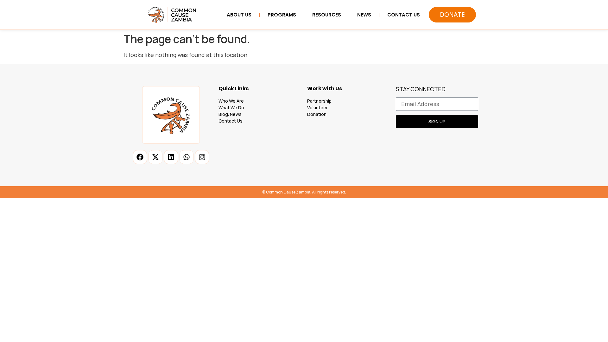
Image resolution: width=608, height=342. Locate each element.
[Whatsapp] (186, 157)
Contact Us (403, 14)
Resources (326, 14)
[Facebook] (140, 157)
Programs (282, 14)
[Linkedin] (171, 157)
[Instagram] (202, 157)
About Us (239, 14)
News (364, 14)
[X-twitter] (155, 157)
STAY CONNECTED (421, 89)
